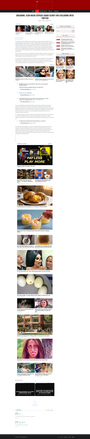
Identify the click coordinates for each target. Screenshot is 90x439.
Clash (37, 11)
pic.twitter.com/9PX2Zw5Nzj (38, 99)
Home (33, 11)
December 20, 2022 (32, 123)
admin (40, 20)
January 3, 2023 (33, 89)
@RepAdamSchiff (24, 93)
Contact (50, 11)
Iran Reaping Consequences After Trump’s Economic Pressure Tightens (67, 40)
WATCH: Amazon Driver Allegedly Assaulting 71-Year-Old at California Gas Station (67, 49)
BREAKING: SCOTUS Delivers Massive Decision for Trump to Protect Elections (67, 46)
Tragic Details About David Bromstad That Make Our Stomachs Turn (70, 81)
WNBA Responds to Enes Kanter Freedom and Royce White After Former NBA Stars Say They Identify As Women (67, 42)
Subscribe (56, 11)
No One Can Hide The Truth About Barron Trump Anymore (70, 67)
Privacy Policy (43, 11)
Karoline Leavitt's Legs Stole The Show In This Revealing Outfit (60, 80)
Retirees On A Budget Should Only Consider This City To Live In (60, 67)
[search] (73, 31)
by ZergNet (72, 53)
